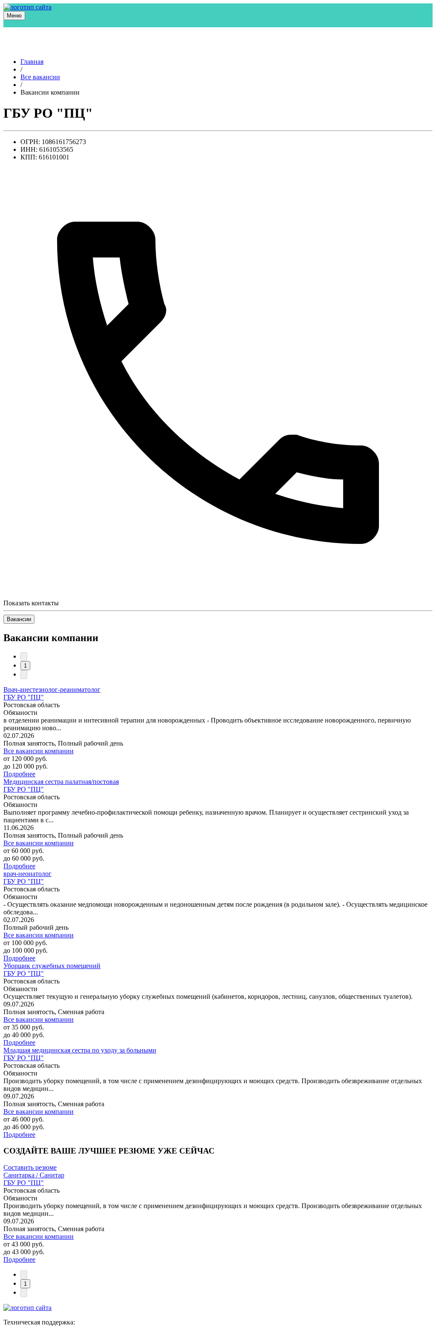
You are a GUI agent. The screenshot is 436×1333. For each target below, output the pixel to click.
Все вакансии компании (38, 751)
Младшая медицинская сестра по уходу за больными (79, 1050)
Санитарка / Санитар (33, 1175)
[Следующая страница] (23, 674)
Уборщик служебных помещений (51, 965)
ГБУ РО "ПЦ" (23, 697)
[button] (14, 15)
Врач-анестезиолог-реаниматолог (51, 689)
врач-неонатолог (27, 873)
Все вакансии (40, 77)
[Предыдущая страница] (23, 656)
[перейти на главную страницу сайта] (27, 7)
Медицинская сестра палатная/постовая (61, 781)
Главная (31, 61)
